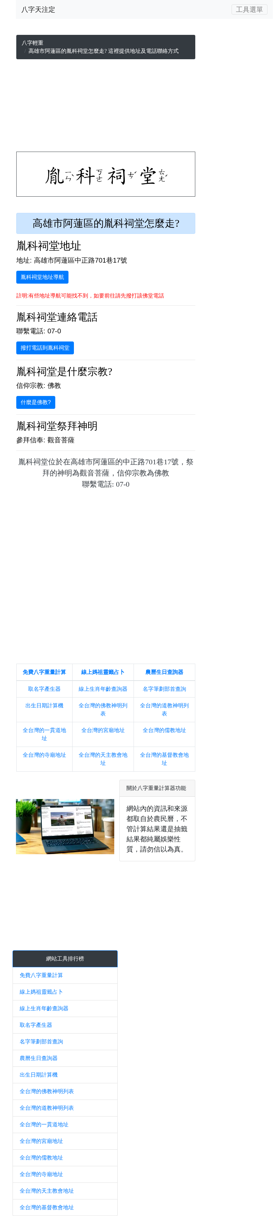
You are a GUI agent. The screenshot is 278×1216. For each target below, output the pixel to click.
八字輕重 (32, 43)
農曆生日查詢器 (164, 672)
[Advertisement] (105, 107)
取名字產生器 (44, 689)
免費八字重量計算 (44, 672)
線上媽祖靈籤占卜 (103, 672)
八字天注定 (38, 9)
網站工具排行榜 (65, 958)
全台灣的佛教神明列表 (47, 1091)
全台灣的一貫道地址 (44, 1124)
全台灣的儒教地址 (164, 730)
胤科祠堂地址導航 (42, 277)
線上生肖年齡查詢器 (103, 689)
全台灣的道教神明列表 (47, 1108)
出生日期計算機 (44, 705)
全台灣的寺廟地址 (44, 755)
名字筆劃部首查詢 (164, 689)
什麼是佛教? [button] (36, 402)
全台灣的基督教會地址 (47, 1207)
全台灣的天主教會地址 (47, 1191)
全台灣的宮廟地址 (103, 730)
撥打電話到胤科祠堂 (45, 348)
